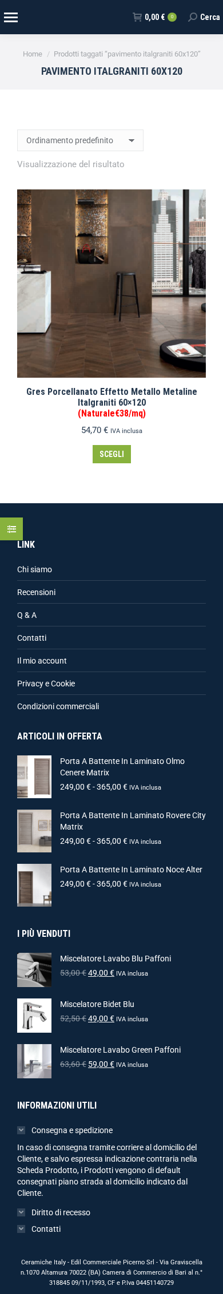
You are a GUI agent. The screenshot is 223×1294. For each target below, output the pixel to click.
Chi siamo (34, 569)
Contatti (31, 637)
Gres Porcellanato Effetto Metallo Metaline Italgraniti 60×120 (111, 402)
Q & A (27, 615)
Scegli (111, 454)
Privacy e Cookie (46, 683)
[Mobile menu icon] (10, 17)
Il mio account (42, 660)
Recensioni (36, 592)
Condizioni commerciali (58, 706)
